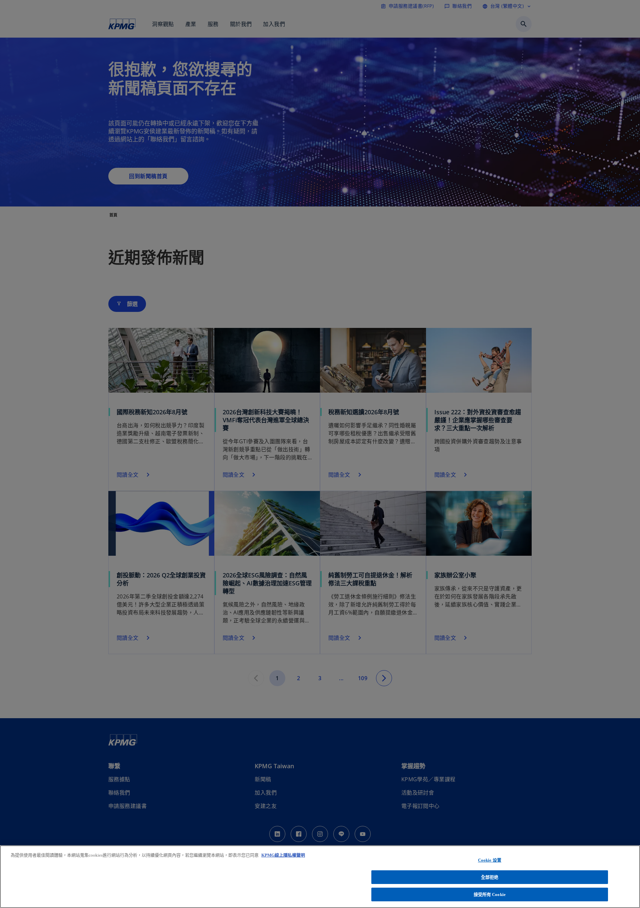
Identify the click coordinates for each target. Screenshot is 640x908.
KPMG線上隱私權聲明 (283, 855)
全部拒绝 (490, 877)
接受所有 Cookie (490, 894)
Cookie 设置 (489, 860)
